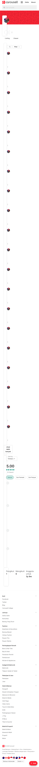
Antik (3, 710)
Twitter (4, 602)
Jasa (3, 681)
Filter (16, 47)
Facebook (5, 599)
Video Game (6, 704)
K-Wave (4, 719)
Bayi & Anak (6, 651)
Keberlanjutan (27, 749)
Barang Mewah (7, 632)
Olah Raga (5, 701)
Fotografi (5, 689)
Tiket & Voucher (7, 722)
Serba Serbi (6, 615)
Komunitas (5, 618)
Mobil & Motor (6, 729)
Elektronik (5, 668)
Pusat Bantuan (6, 749)
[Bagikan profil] (9, 32)
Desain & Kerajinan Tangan (10, 692)
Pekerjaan (5, 678)
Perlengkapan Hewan (9, 713)
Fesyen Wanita (6, 641)
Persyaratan (31, 751)
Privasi (4, 753)
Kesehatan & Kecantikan (9, 629)
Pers (21, 749)
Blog (3, 605)
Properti (4, 735)
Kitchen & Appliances (8, 660)
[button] (4, 27)
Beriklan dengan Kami (20, 751)
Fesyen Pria (5, 638)
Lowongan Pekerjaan (8, 751)
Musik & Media (6, 698)
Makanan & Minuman (8, 695)
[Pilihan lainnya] (12, 32)
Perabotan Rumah (7, 654)
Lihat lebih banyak (8, 449)
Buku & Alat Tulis (7, 648)
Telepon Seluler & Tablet (9, 671)
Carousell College (7, 608)
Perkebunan (6, 657)
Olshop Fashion (7, 635)
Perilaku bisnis (11, 753)
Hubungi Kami (15, 749)
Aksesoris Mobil (7, 732)
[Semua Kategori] (22, 2)
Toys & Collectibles (8, 707)
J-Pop (4, 716)
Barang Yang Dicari (8, 621)
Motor (4, 738)
